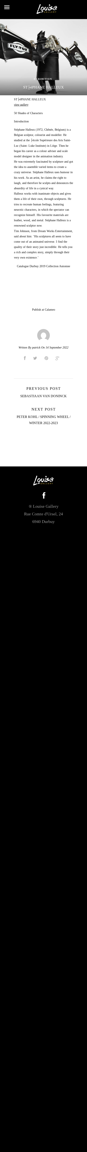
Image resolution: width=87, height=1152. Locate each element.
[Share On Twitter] (36, 358)
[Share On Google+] (58, 358)
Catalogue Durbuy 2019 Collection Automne (43, 266)
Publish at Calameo (43, 309)
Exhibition (43, 79)
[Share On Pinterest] (47, 358)
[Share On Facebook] (25, 358)
